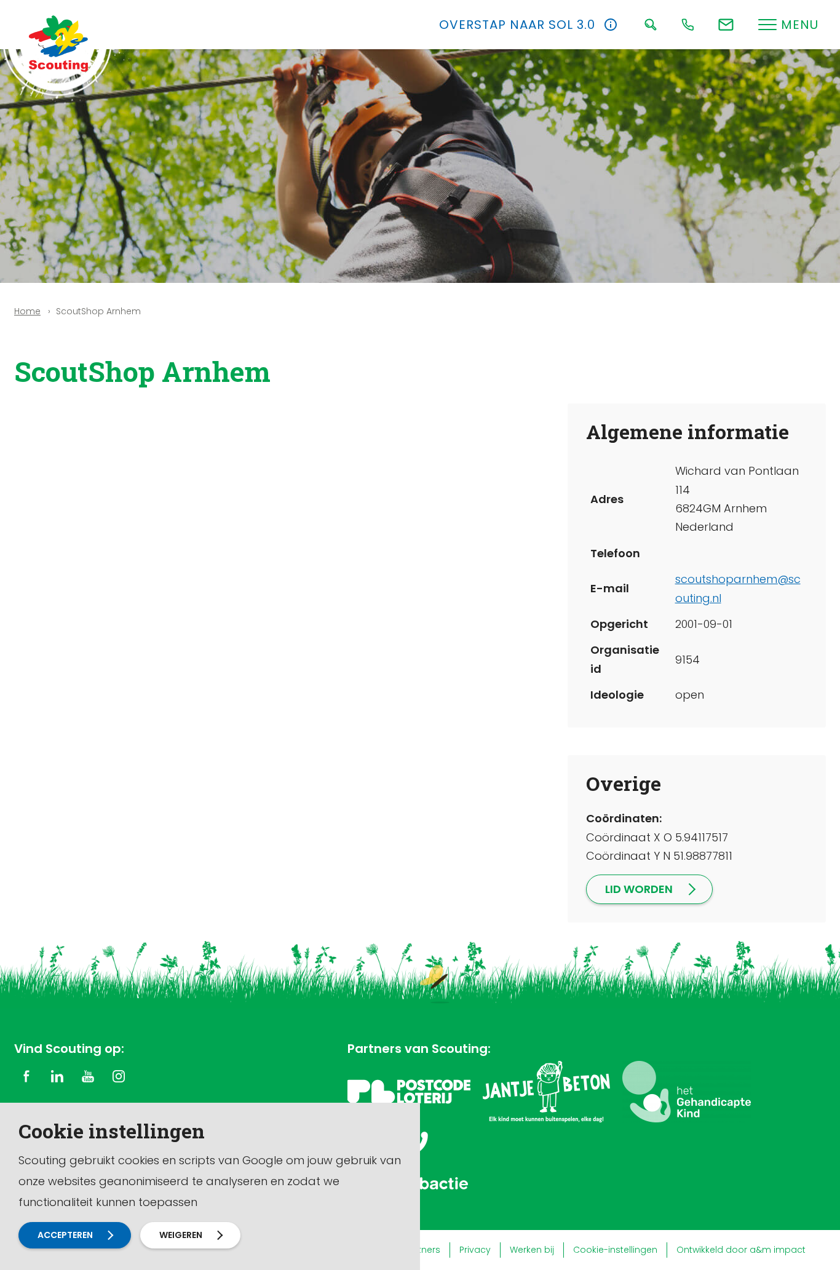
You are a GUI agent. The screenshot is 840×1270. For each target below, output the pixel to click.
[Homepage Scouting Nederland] (58, 43)
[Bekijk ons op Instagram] (119, 1076)
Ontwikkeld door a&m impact (741, 1250)
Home (27, 311)
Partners (422, 1250)
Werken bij (532, 1250)
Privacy (475, 1250)
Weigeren (180, 1235)
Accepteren (65, 1235)
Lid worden (639, 889)
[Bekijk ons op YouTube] (88, 1076)
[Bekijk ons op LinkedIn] (57, 1076)
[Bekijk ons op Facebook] (26, 1076)
